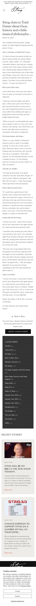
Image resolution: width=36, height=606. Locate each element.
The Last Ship (11, 415)
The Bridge (10, 411)
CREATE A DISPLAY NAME (18, 331)
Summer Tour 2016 (13, 403)
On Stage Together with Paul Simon (17, 371)
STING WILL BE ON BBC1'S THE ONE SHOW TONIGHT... (17, 469)
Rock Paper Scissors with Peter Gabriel (16, 378)
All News (10, 354)
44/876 (9, 346)
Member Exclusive (13, 362)
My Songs (10, 366)
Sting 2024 (10, 383)
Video (8, 423)
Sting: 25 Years (11, 391)
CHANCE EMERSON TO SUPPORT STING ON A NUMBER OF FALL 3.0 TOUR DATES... (17, 528)
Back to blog (19, 316)
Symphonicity (11, 407)
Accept (17, 591)
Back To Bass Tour (12, 358)
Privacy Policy (26, 586)
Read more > (8, 490)
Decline (17, 596)
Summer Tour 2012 (13, 395)
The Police (10, 419)
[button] (4, 10)
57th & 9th (10, 350)
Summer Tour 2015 (13, 399)
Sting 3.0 (9, 387)
